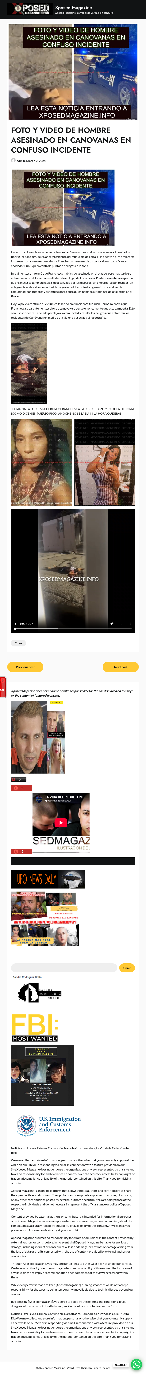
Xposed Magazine (73, 7)
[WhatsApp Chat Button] (136, 1364)
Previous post (25, 667)
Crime (18, 643)
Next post (120, 667)
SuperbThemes (101, 1367)
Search (127, 967)
